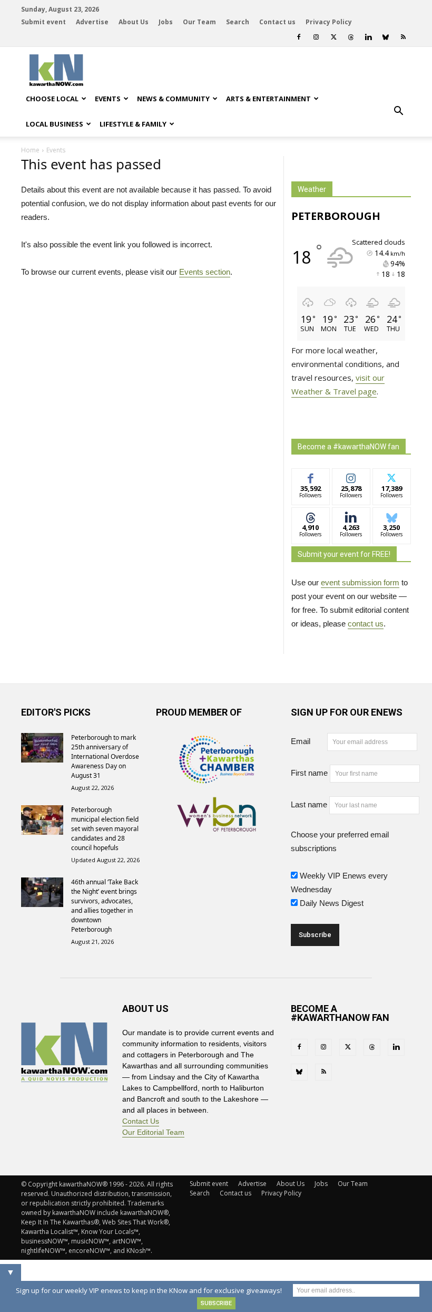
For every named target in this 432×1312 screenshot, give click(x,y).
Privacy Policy (329, 21)
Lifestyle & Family (133, 124)
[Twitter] (333, 37)
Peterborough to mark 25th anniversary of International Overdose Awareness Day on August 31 (105, 756)
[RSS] (403, 37)
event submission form (360, 582)
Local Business (54, 124)
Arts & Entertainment (268, 98)
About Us (134, 21)
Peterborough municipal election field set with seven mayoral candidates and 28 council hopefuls (105, 828)
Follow (351, 476)
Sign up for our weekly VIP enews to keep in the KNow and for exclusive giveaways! (149, 1290)
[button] (398, 111)
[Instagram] (316, 37)
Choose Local (52, 98)
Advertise (92, 21)
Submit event (43, 21)
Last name (309, 804)
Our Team (199, 21)
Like (311, 476)
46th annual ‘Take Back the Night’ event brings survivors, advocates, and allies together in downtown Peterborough (104, 905)
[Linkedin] (368, 37)
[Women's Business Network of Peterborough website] (216, 826)
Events (108, 98)
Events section (204, 271)
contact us (366, 623)
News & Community (173, 98)
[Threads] (351, 37)
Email (308, 741)
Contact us (277, 21)
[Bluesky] (386, 37)
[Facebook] (299, 37)
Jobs (166, 21)
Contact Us (140, 1121)
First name (309, 772)
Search (237, 21)
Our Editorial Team (153, 1132)
